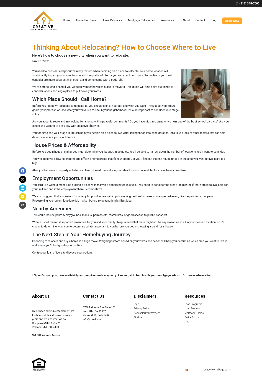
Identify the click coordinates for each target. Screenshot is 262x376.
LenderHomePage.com (217, 369)
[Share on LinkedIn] (22, 188)
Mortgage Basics (194, 313)
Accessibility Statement (147, 313)
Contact (200, 20)
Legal (137, 304)
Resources (167, 20)
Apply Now (232, 20)
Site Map (138, 317)
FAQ (186, 321)
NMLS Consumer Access (46, 335)
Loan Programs (193, 304)
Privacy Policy (142, 308)
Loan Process (192, 308)
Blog (213, 20)
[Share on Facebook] (22, 170)
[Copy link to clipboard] (22, 205)
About (186, 20)
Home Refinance (112, 20)
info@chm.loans (92, 319)
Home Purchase (86, 20)
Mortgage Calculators (141, 20)
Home (66, 20)
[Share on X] (22, 179)
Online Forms (192, 317)
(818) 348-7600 (249, 3)
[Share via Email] (22, 196)
